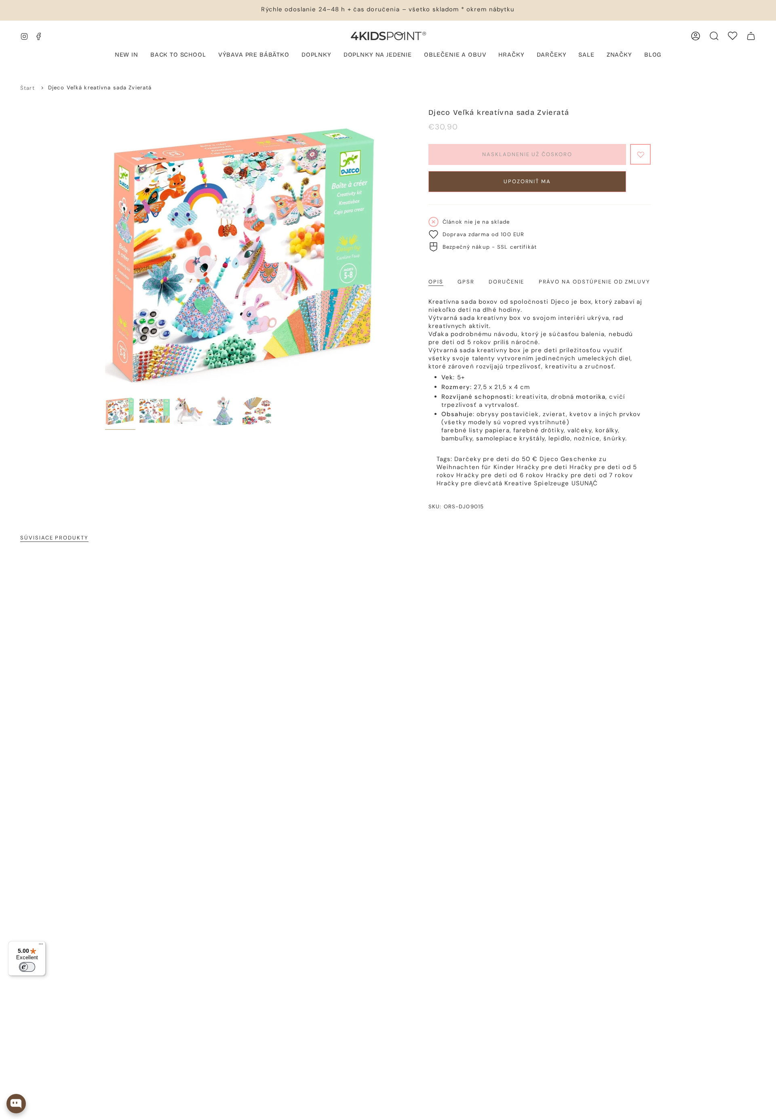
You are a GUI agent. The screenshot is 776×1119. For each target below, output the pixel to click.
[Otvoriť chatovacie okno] (16, 1103)
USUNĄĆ (584, 483)
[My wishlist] (732, 36)
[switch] (27, 967)
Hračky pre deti (542, 467)
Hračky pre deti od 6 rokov (500, 475)
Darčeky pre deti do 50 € (496, 459)
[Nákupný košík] (751, 36)
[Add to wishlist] (640, 154)
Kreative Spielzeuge (536, 483)
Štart (27, 88)
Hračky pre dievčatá (469, 483)
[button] (253, 55)
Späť (105, 250)
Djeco (549, 459)
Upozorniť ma (527, 181)
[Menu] (41, 946)
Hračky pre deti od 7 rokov (589, 475)
